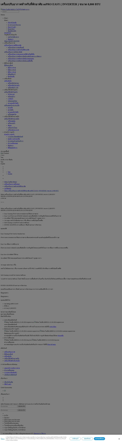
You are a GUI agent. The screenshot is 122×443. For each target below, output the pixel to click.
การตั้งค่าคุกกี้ (75, 438)
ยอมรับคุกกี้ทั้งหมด (99, 438)
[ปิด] (119, 439)
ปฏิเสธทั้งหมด (87, 438)
